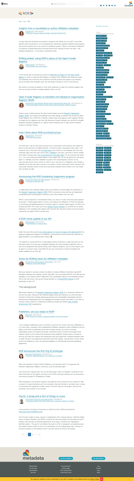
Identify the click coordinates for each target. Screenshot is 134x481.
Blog (24, 21)
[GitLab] (112, 5)
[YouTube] (109, 5)
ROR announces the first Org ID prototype (41, 351)
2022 (99, 152)
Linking (100, 50)
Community (36, 33)
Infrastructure (102, 106)
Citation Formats (103, 136)
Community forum (65, 472)
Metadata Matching (104, 121)
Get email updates (98, 458)
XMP (109, 123)
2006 (99, 172)
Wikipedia (101, 123)
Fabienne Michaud (58, 103)
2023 (107, 150)
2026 (100, 147)
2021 (107, 152)
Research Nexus (36, 137)
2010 (99, 167)
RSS (106, 133)
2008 (100, 169)
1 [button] (29, 434)
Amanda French (29, 31)
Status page (66, 468)
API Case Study (102, 104)
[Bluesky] (101, 5)
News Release (102, 128)
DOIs (107, 65)
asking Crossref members (56, 207)
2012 (99, 165)
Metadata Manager (103, 138)
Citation (108, 55)
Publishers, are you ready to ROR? (37, 311)
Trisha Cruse (37, 399)
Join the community (65, 458)
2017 (107, 157)
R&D (99, 65)
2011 (106, 165)
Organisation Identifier (57, 33)
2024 (99, 150)
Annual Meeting (102, 70)
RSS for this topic (103, 26)
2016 (99, 160)
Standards (101, 99)
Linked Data (101, 109)
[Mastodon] (104, 5)
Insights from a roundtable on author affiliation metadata (48, 28)
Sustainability (102, 131)
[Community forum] (115, 5)
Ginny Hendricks (38, 103)
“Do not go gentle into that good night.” (51, 155)
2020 (100, 155)
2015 (107, 160)
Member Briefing (103, 45)
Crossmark (101, 118)
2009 (107, 167)
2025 (107, 147)
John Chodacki (29, 399)
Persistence (101, 79)
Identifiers (67, 105)
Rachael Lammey (30, 64)
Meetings (41, 33)
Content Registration (104, 53)
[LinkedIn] (106, 5)
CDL (52, 401)
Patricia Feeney (49, 262)
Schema (35, 263)
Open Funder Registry (41, 66)
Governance (101, 60)
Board (100, 67)
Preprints (101, 111)
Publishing (101, 92)
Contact (98, 468)
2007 (107, 169)
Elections (101, 82)
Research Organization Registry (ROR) (34, 192)
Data (110, 77)
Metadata (47, 33)
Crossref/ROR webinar (65, 279)
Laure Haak (44, 399)
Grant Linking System (104, 96)
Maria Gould (67, 103)
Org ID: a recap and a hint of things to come (42, 396)
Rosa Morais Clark (36, 179)
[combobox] (67, 4)
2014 (99, 162)
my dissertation (46, 150)
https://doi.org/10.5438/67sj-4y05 (30, 412)
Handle (100, 126)
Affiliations (29, 33)
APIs (36, 223)
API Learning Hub (65, 470)
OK (102, 479)
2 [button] (32, 434)
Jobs (98, 470)
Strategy (100, 101)
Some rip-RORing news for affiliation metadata (43, 258)
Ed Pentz (27, 179)
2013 (106, 162)
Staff (31, 137)
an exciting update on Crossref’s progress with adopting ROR (60, 232)
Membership (102, 75)
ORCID (43, 401)
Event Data (101, 62)
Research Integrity (103, 114)
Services (33, 472)
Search (100, 89)
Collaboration (37, 181)
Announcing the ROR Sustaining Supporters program (47, 176)
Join (98, 466)
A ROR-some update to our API (35, 218)
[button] (23, 434)
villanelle (53, 153)
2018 (99, 157)
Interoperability (102, 72)
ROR (64, 33)
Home (20, 21)
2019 (107, 155)
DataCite (48, 401)
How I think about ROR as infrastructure (40, 132)
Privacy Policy (94, 479)
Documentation (66, 466)
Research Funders (44, 105)
